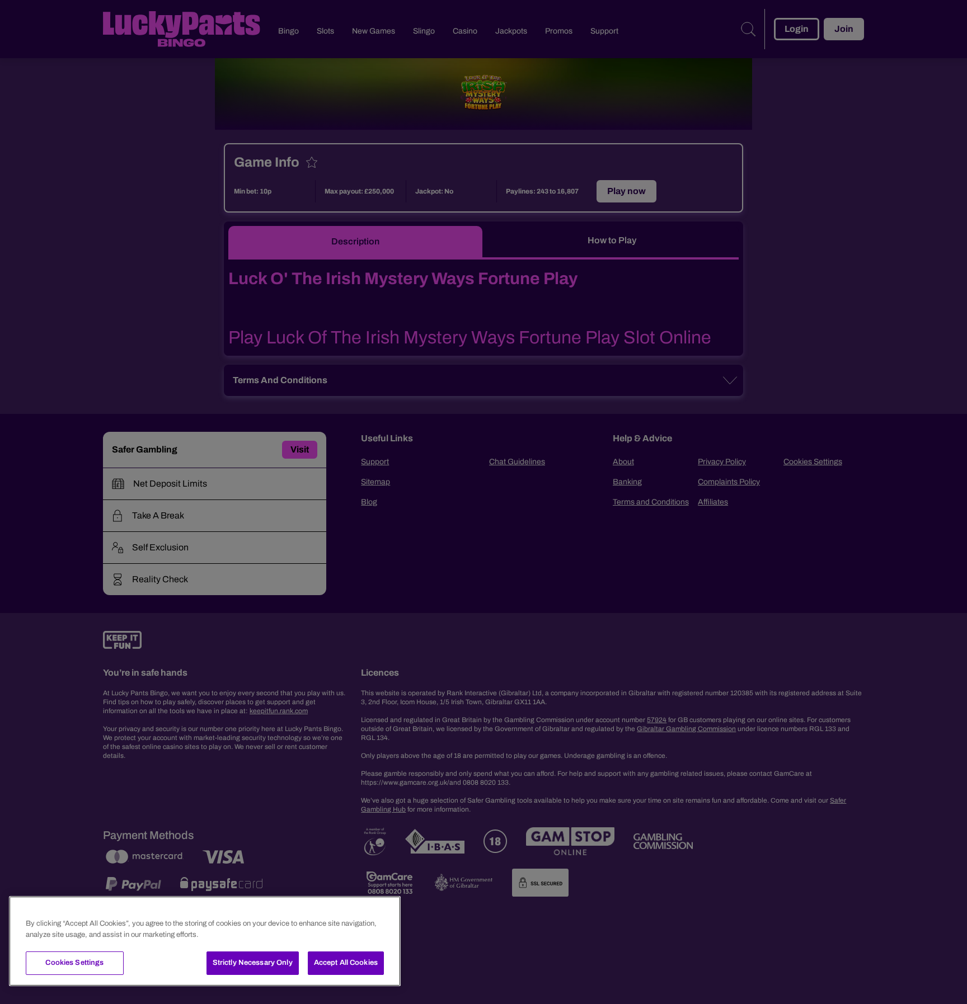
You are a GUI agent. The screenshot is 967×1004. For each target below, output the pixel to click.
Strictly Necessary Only (253, 963)
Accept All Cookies (346, 963)
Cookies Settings (74, 963)
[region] (205, 941)
